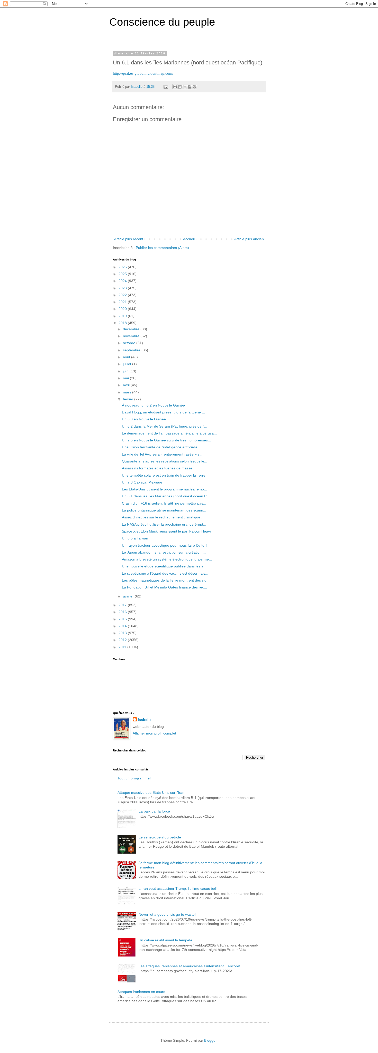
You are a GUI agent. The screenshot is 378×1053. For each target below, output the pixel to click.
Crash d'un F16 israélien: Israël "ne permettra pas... (164, 503)
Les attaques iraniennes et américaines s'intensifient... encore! (189, 966)
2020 (123, 309)
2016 (123, 612)
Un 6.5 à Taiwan (135, 538)
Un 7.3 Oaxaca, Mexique (142, 482)
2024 (123, 281)
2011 (123, 647)
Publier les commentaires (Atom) (162, 248)
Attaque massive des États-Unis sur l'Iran (151, 792)
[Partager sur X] (184, 86)
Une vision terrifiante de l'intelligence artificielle (159, 447)
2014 (123, 626)
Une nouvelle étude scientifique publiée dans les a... (164, 566)
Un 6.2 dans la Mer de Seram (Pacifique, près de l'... (164, 426)
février (128, 399)
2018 (123, 323)
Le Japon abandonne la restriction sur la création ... (164, 552)
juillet (127, 364)
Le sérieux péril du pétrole (160, 837)
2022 (123, 295)
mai (126, 378)
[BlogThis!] (179, 86)
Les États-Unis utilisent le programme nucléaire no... (164, 489)
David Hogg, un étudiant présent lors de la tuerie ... (163, 412)
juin (126, 371)
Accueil (189, 239)
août (127, 357)
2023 (123, 288)
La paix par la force (154, 811)
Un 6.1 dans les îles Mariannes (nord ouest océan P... (165, 496)
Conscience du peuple (162, 22)
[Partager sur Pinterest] (194, 86)
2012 (123, 640)
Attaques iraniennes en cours (141, 992)
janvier (129, 596)
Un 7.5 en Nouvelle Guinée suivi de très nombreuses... (166, 440)
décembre (131, 329)
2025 (123, 274)
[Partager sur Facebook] (189, 86)
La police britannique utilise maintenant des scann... (164, 510)
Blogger (210, 1040)
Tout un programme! (134, 778)
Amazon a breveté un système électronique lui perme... (167, 559)
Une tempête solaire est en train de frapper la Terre (163, 475)
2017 (123, 605)
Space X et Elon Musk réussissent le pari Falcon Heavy (167, 531)
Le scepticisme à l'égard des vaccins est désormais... (165, 573)
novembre (131, 336)
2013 (123, 633)
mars (127, 392)
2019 (123, 316)
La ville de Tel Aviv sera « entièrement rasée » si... (162, 454)
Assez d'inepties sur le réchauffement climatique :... (163, 517)
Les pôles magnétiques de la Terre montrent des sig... (166, 580)
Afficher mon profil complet (154, 733)
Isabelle (144, 720)
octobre (129, 343)
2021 (123, 302)
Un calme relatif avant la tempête (165, 940)
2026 (123, 267)
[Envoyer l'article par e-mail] (165, 87)
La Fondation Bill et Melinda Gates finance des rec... (164, 587)
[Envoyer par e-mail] (174, 86)
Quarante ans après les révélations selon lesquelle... (164, 461)
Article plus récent (128, 239)
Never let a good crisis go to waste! (167, 914)
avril (127, 385)
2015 (123, 619)
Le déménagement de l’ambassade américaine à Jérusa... (169, 433)
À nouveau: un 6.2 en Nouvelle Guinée (153, 405)
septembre (132, 350)
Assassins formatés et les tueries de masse (157, 468)
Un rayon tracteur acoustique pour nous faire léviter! (164, 545)
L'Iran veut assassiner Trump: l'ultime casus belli (178, 888)
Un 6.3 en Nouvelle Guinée (144, 419)
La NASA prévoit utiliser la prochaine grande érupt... (164, 524)
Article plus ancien (249, 239)
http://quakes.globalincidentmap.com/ (143, 73)
